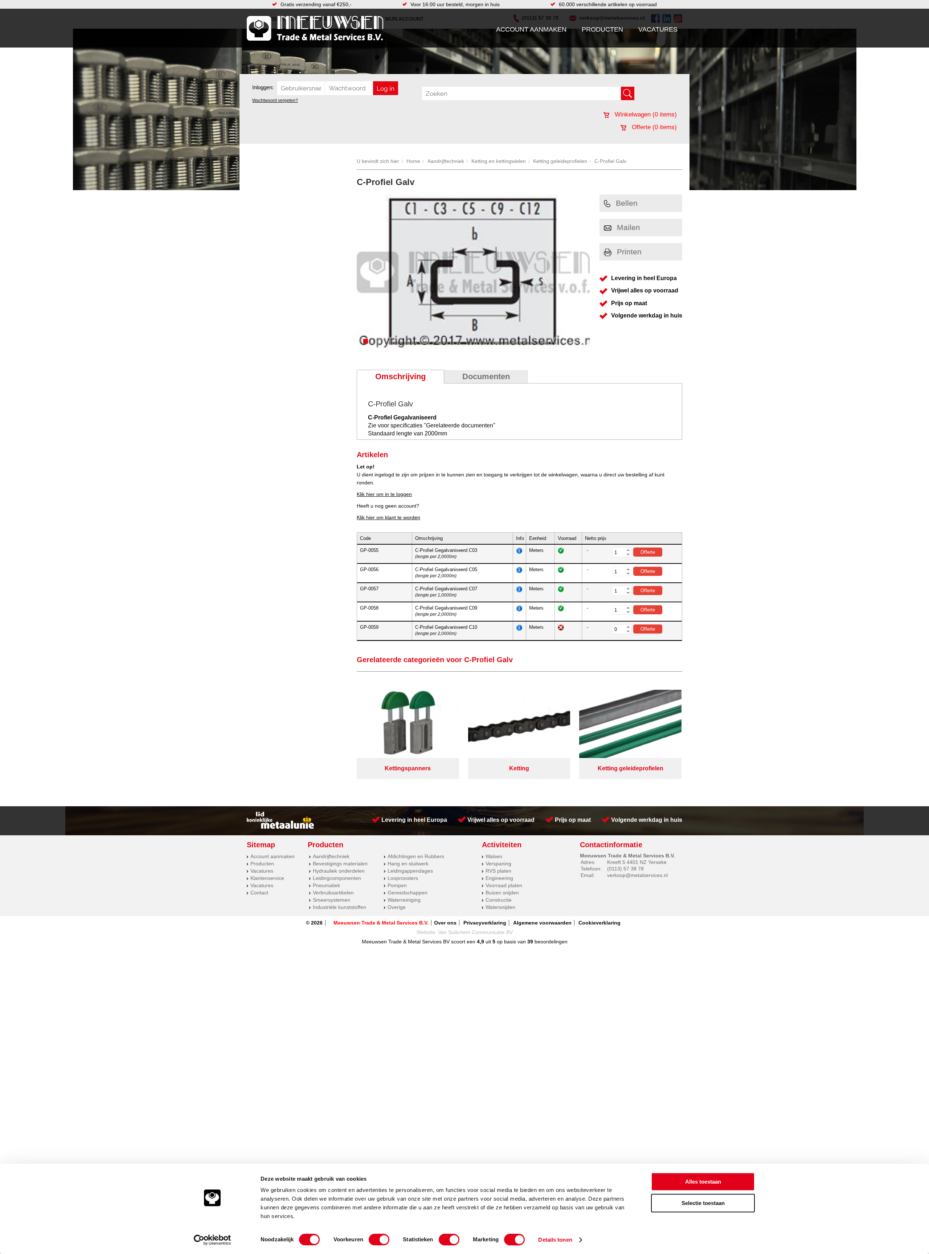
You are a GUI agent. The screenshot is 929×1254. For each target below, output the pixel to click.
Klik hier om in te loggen (384, 494)
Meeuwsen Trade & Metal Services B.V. (381, 923)
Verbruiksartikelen (333, 893)
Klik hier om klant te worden (388, 517)
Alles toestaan (703, 1182)
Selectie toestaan (703, 1203)
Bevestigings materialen (340, 863)
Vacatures (658, 29)
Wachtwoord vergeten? (275, 100)
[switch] (379, 1239)
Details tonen (555, 1240)
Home (413, 161)
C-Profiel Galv (610, 161)
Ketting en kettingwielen (498, 161)
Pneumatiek (326, 885)
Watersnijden (500, 907)
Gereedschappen (407, 893)
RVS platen (498, 871)
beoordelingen (550, 941)
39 (530, 941)
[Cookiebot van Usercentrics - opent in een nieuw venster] (212, 1239)
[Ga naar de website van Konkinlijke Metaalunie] (280, 827)
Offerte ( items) (653, 127)
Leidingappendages (410, 871)
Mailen (628, 227)
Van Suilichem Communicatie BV (475, 932)
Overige (397, 907)
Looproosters (403, 878)
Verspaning (498, 863)
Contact (259, 893)
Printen (629, 251)
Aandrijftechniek (445, 161)
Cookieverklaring (599, 923)
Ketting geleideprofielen (560, 161)
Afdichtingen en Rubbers (416, 856)
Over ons (445, 923)
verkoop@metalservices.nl (637, 875)
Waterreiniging (404, 900)
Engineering (499, 878)
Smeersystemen (331, 900)
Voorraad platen (504, 885)
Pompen (397, 885)
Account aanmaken (531, 29)
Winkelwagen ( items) (645, 114)
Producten (602, 29)
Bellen (627, 203)
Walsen (494, 856)
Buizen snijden (502, 893)
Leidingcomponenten (337, 878)
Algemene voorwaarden (542, 923)
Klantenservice (267, 878)
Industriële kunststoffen (339, 907)
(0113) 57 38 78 (625, 869)
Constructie (499, 900)
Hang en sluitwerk (408, 863)
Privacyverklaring (484, 923)
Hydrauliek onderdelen (339, 871)
